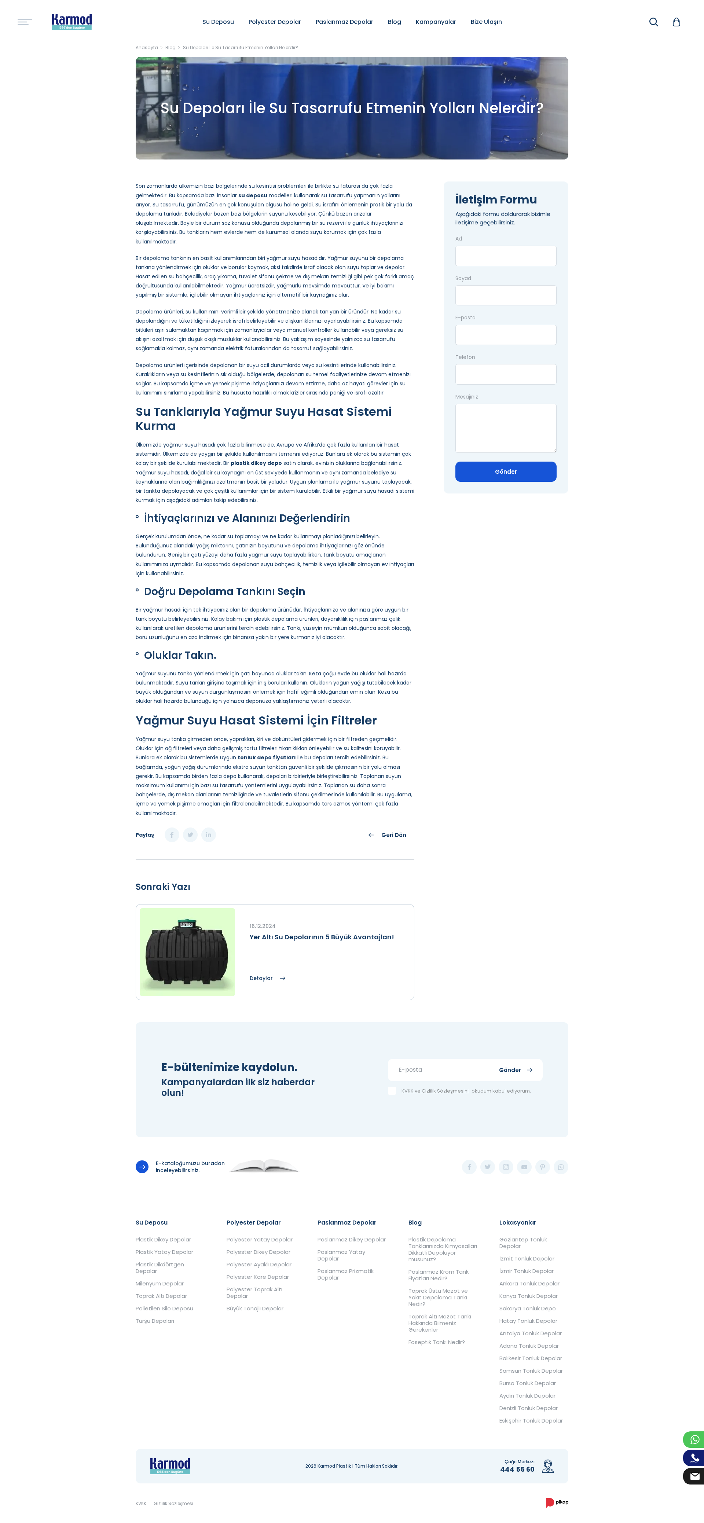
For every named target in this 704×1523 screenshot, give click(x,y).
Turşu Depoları (155, 1321)
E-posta (465, 318)
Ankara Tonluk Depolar (529, 1283)
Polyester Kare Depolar (258, 1277)
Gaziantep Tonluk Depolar (523, 1242)
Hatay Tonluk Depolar (528, 1321)
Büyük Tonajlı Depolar (255, 1308)
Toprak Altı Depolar (161, 1296)
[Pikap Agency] (557, 1503)
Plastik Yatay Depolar (164, 1252)
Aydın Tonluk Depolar (527, 1395)
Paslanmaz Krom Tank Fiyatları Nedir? (438, 1275)
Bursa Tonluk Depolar (527, 1383)
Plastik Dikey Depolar (163, 1239)
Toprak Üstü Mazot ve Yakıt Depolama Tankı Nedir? (438, 1297)
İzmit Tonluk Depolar (526, 1258)
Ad (458, 238)
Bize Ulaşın (486, 22)
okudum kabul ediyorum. (466, 1091)
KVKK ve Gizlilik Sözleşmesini (435, 1091)
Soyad (463, 278)
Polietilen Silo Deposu (164, 1308)
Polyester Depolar (275, 22)
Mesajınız (466, 396)
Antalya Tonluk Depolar (530, 1333)
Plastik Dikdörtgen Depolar (160, 1267)
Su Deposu (218, 22)
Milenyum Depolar (160, 1283)
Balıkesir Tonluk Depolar (530, 1358)
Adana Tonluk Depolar (529, 1346)
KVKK (141, 1503)
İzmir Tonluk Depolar (526, 1271)
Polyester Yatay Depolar (260, 1239)
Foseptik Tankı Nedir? (436, 1342)
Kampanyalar (436, 22)
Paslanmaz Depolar (344, 22)
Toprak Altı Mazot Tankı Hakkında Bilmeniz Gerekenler (439, 1323)
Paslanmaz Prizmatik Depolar (346, 1274)
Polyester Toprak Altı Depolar (254, 1292)
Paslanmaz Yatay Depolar (341, 1255)
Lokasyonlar (517, 1222)
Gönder (506, 472)
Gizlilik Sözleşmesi (173, 1503)
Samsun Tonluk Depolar (531, 1371)
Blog (394, 22)
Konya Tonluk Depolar (528, 1296)
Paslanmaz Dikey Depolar (352, 1239)
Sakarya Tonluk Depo (527, 1308)
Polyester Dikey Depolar (258, 1252)
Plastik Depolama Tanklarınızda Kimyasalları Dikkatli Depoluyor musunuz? (442, 1249)
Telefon (465, 357)
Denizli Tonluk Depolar (528, 1408)
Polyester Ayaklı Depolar (259, 1264)
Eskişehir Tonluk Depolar (531, 1420)
